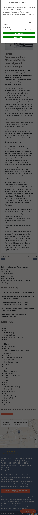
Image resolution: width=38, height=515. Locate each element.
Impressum (11, 40)
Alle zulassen (19, 33)
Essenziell (7, 27)
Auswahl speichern (19, 37)
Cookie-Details (6, 40)
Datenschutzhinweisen (8, 17)
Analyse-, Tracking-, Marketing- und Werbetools (17, 29)
